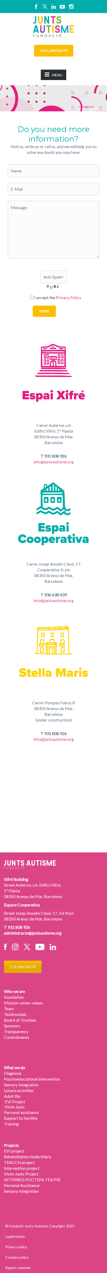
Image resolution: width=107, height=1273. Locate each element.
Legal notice (15, 1236)
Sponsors (12, 1025)
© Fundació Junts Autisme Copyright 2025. (40, 1226)
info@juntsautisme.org (54, 461)
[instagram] (71, 6)
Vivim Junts (15, 1107)
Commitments (16, 1037)
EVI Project (15, 1101)
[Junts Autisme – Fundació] (53, 26)
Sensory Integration (21, 1191)
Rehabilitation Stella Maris (27, 1156)
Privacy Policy (68, 297)
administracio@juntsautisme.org (33, 932)
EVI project (14, 1150)
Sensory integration (21, 1084)
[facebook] (36, 6)
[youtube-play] (62, 6)
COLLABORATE (53, 51)
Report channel (17, 1267)
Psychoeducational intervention (32, 1078)
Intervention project (21, 1168)
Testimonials (15, 1014)
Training (11, 1123)
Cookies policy (17, 1257)
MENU (57, 75)
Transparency (16, 1031)
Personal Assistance (21, 1185)
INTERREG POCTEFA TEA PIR (32, 1179)
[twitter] (45, 6)
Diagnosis (13, 1073)
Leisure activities (19, 1090)
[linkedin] (53, 6)
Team (9, 1008)
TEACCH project (19, 1162)
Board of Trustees (20, 1019)
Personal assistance (21, 1112)
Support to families (21, 1118)
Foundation (14, 997)
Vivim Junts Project (21, 1173)
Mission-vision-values (23, 1002)
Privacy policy (16, 1247)
